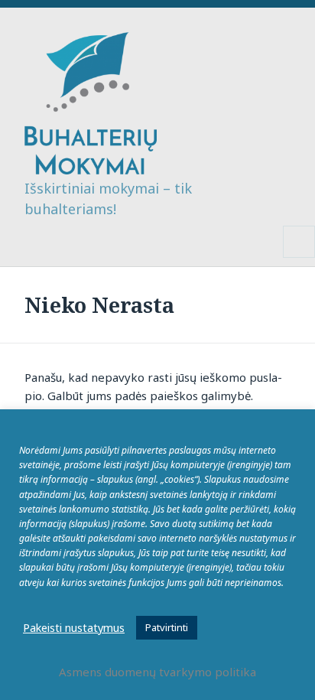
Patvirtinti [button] (166, 627)
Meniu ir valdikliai (299, 257)
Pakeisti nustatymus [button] (74, 627)
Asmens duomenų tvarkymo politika (157, 671)
